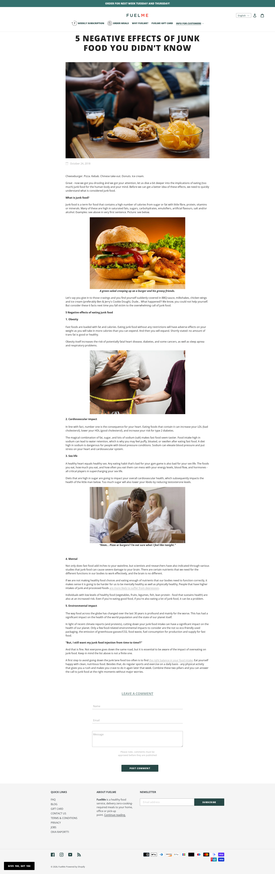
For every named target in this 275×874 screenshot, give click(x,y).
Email (96, 720)
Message (98, 734)
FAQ (53, 799)
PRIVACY (56, 822)
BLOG (54, 804)
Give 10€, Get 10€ (19, 865)
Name (96, 706)
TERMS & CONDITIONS (64, 818)
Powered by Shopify (75, 866)
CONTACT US (58, 813)
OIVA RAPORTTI (60, 832)
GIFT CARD (57, 809)
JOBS (53, 827)
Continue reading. (115, 815)
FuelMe (61, 866)
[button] (243, 15)
